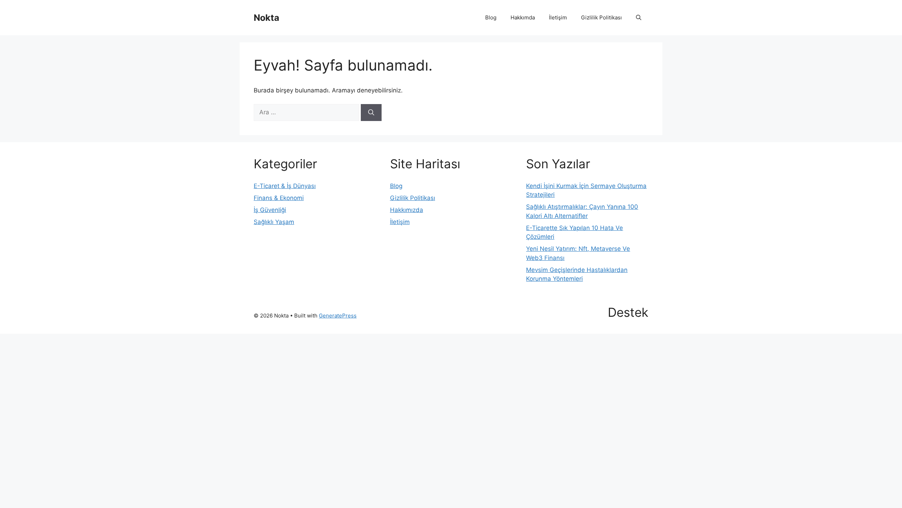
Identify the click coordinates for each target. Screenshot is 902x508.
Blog (490, 17)
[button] (638, 17)
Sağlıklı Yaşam (274, 221)
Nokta (266, 17)
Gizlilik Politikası (601, 17)
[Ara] (371, 112)
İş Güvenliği (270, 209)
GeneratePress (338, 315)
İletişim (558, 17)
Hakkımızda (406, 209)
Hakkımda (523, 17)
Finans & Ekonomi (279, 197)
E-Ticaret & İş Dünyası (285, 185)
